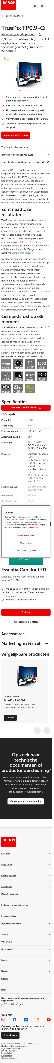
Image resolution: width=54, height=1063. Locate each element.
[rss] (37, 1019)
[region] (26, 531)
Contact (4, 979)
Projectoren (6, 865)
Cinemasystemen (8, 876)
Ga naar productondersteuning (25, 801)
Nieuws (4, 971)
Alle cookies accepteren (26, 551)
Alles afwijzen (26, 543)
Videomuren (6, 887)
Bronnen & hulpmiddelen (17, 154)
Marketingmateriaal (20, 643)
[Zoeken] (42, 6)
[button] (20, 91)
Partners (4, 960)
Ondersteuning (7, 949)
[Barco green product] (6, 59)
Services (4, 934)
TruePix (5, 170)
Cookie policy (33, 527)
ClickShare (5, 853)
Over (3, 990)
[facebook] (14, 1019)
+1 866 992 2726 (12, 1004)
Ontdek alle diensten (26, 622)
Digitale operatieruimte (11, 923)
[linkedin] (26, 1019)
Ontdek (26, 612)
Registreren (10, 1035)
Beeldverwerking (8, 916)
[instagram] (3, 1019)
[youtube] (49, 1019)
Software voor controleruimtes (14, 905)
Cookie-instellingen (25, 535)
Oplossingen (6, 942)
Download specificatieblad (24, 407)
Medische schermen (9, 894)
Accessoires (13, 634)
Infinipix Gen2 (29, 242)
